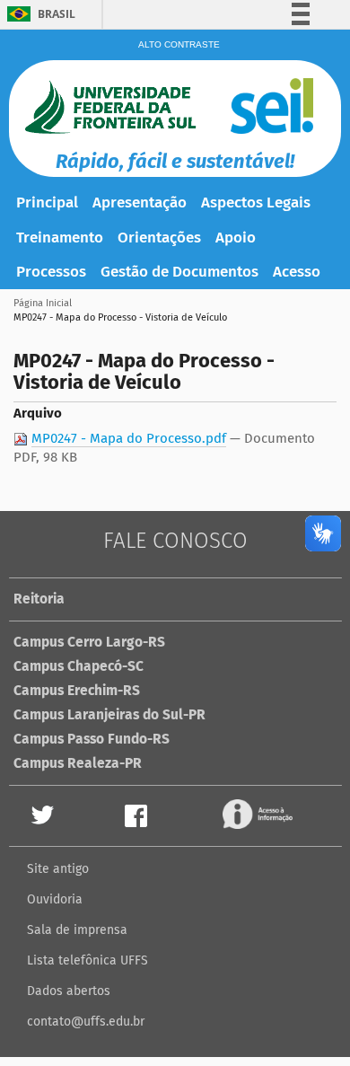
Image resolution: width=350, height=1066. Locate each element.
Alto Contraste (179, 44)
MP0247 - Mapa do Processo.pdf (128, 438)
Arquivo (37, 413)
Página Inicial (42, 303)
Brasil (56, 14)
